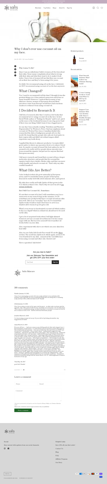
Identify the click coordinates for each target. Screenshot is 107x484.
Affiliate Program (61, 459)
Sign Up (55, 262)
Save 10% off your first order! (65, 445)
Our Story (58, 462)
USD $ (7, 473)
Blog (57, 452)
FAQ (57, 455)
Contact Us (59, 448)
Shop (61, 232)
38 (23, 370)
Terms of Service (56, 403)
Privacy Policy (45, 403)
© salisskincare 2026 (11, 478)
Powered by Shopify (26, 478)
